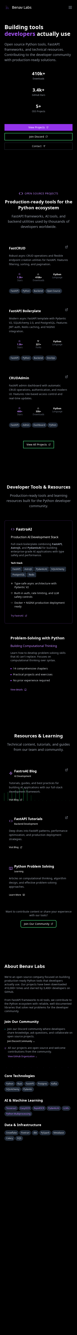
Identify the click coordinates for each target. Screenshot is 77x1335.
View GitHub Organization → (22, 1056)
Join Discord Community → (21, 1041)
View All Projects (37, 444)
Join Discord (36, 136)
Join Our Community (36, 924)
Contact (36, 146)
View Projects (36, 127)
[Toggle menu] (70, 7)
